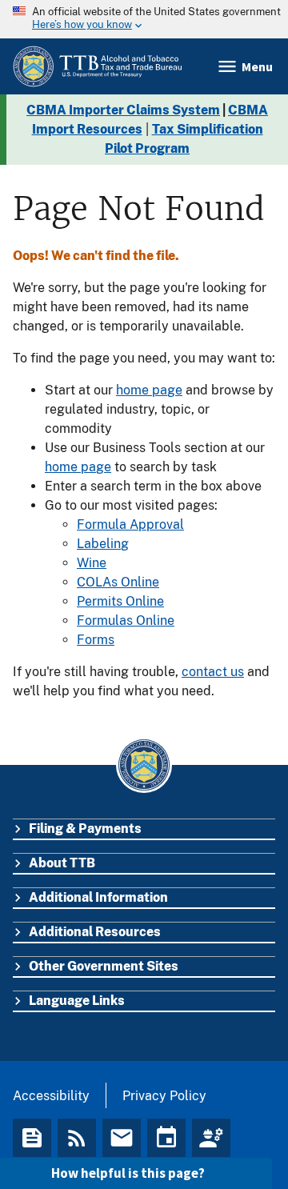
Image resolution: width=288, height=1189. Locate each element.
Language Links (77, 1000)
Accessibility (51, 1095)
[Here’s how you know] (144, 19)
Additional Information (98, 897)
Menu (257, 66)
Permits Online (120, 601)
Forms (95, 639)
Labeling (103, 543)
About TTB (62, 863)
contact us (213, 671)
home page (149, 390)
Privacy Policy (164, 1095)
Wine (91, 562)
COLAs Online (118, 582)
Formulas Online (125, 620)
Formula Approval (130, 524)
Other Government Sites (103, 966)
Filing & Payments (85, 828)
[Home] (97, 66)
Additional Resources (95, 931)
